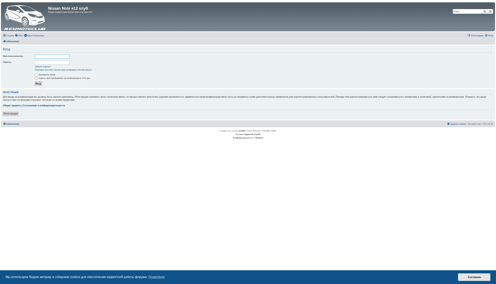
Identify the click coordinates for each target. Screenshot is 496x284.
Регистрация (11, 114)
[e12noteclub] (25, 16)
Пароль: (7, 62)
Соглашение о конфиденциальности (44, 105)
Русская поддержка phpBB (248, 134)
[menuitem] (19, 35)
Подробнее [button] (157, 277)
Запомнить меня (46, 74)
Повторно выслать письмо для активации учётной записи (63, 70)
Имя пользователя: (13, 56)
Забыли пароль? (43, 66)
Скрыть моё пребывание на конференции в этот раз (64, 78)
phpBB (242, 131)
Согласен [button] (474, 277)
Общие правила (12, 105)
